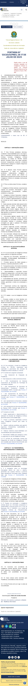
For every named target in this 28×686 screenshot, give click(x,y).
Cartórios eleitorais (18, 638)
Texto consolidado (6, 27)
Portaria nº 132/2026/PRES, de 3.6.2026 (11, 443)
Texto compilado (17, 27)
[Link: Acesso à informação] (27, 5)
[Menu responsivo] (22, 10)
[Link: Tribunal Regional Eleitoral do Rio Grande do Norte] (5, 619)
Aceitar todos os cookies (14, 676)
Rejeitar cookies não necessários (14, 680)
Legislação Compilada (16, 13)
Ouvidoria (12, 2)
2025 (18, 15)
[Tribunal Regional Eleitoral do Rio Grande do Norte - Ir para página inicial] (4, 9)
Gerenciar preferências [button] (14, 684)
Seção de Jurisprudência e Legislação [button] (11, 611)
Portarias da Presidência (9, 15)
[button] (26, 9)
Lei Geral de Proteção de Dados (13, 671)
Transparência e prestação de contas (23, 2)
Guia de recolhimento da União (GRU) (15, 622)
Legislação (6, 13)
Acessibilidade (3, 2)
